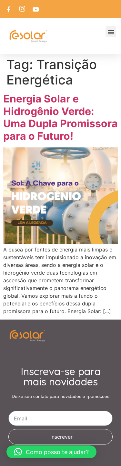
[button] (111, 31)
